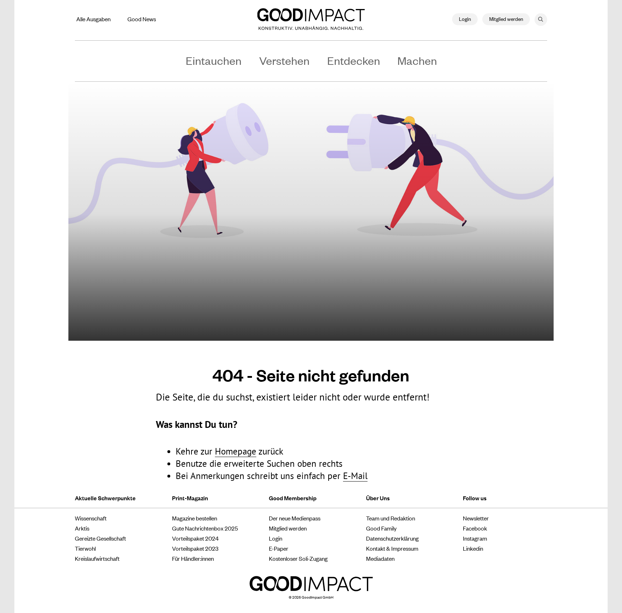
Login (465, 18)
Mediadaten (380, 558)
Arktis (82, 528)
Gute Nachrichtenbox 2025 (205, 528)
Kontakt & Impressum (392, 548)
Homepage (235, 451)
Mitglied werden (506, 18)
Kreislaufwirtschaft (97, 558)
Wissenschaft (91, 518)
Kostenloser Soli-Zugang (298, 558)
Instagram (475, 538)
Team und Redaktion (390, 518)
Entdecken (353, 60)
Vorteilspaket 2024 (195, 538)
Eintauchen (214, 60)
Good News (141, 18)
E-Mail (355, 476)
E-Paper (278, 548)
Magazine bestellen (194, 518)
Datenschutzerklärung (392, 538)
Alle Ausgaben (93, 18)
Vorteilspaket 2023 (195, 548)
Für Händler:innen (193, 558)
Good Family (381, 528)
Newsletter (476, 518)
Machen (417, 60)
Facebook (475, 528)
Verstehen (284, 60)
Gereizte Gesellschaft (100, 538)
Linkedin (473, 548)
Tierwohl (85, 548)
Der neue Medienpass (294, 518)
